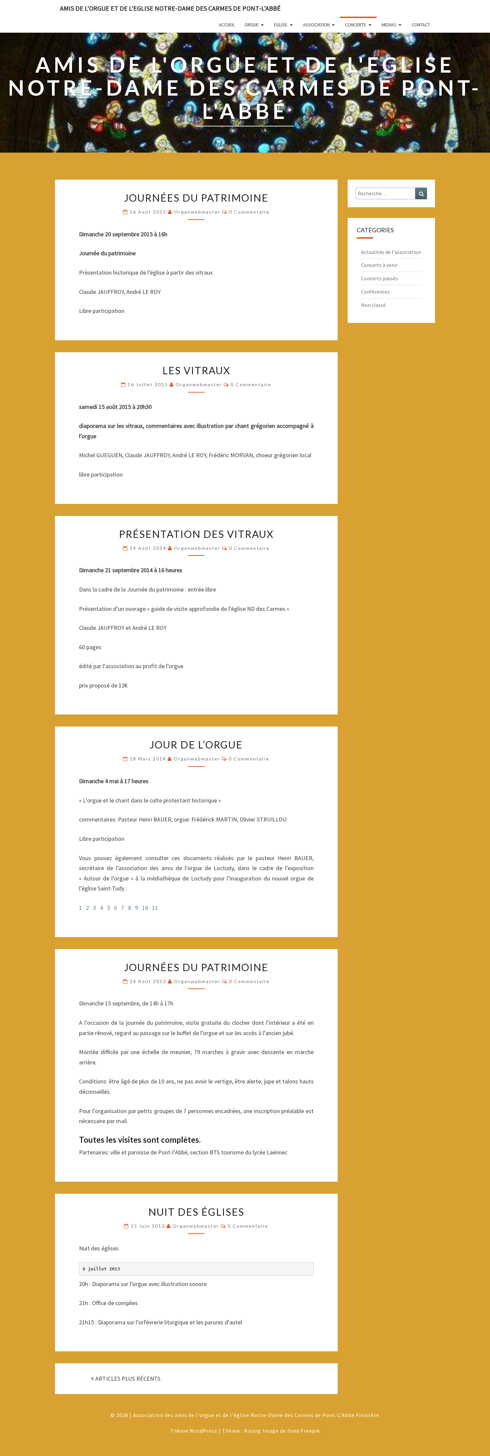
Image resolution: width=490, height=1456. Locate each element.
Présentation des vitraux (196, 534)
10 (145, 907)
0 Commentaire (249, 212)
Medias (389, 25)
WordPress (203, 1430)
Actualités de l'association (391, 252)
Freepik (310, 1430)
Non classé (373, 305)
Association (316, 25)
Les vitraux (196, 370)
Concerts (355, 25)
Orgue (252, 25)
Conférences (375, 291)
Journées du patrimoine (196, 198)
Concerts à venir (379, 265)
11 (155, 907)
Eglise (280, 25)
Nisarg (252, 1430)
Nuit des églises (196, 1212)
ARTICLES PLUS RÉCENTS (127, 1378)
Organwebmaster (197, 212)
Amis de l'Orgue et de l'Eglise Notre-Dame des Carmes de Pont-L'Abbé (170, 8)
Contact (421, 25)
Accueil (227, 25)
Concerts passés (379, 278)
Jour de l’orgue (196, 744)
